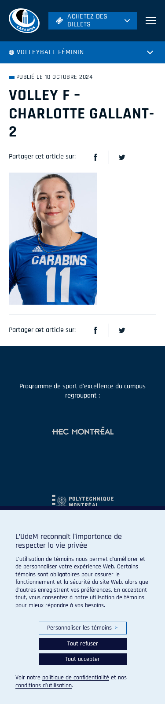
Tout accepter (82, 659)
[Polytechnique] (82, 497)
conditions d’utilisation (43, 685)
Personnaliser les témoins (82, 628)
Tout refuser (82, 644)
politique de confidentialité (75, 678)
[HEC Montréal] (82, 431)
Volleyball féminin (50, 52)
